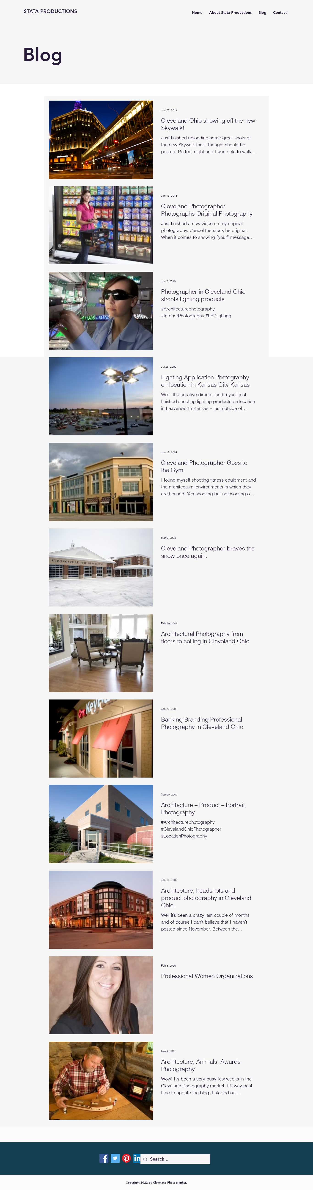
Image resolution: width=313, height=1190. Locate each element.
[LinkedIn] (137, 1158)
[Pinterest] (126, 1158)
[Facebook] (103, 1158)
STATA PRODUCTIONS (50, 11)
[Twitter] (115, 1158)
